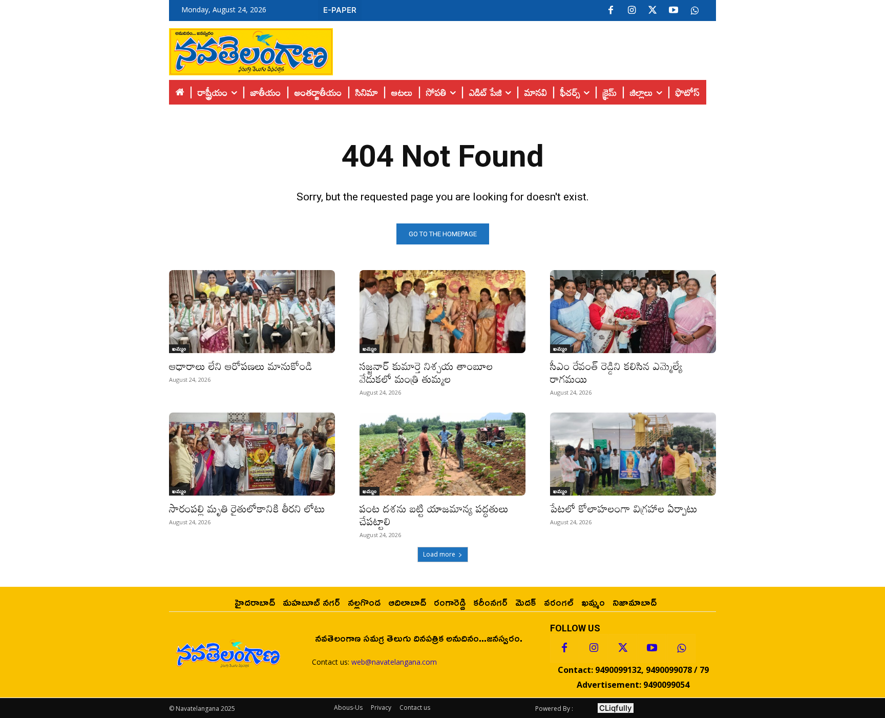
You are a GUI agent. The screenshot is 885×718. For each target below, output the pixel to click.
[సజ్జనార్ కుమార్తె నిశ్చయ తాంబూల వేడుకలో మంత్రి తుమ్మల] (442, 311)
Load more (439, 554)
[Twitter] (652, 11)
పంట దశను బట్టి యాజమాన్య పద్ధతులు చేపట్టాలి (434, 515)
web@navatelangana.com (394, 662)
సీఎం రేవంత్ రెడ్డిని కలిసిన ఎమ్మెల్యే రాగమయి (616, 372)
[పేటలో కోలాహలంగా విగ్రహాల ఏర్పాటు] (633, 454)
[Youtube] (673, 11)
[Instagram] (631, 11)
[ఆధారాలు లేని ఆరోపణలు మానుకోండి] (252, 311)
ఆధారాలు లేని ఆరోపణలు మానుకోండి (240, 366)
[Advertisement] (524, 49)
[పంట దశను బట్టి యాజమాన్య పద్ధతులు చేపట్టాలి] (442, 454)
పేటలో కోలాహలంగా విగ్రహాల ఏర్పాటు (624, 508)
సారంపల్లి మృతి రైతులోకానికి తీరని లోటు (247, 508)
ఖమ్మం (179, 348)
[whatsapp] (694, 11)
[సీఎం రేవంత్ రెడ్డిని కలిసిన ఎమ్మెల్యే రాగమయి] (633, 311)
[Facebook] (610, 11)
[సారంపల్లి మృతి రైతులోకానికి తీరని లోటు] (252, 454)
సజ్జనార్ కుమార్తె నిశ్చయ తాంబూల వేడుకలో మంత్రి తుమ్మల (426, 372)
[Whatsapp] (681, 648)
